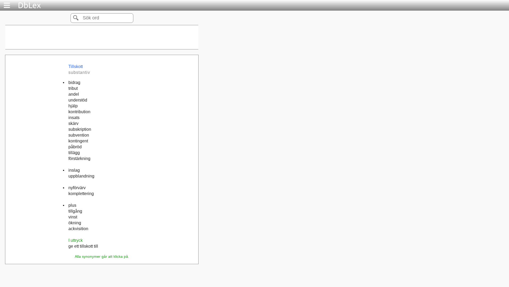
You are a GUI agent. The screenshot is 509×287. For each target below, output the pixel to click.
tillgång (75, 211)
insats (74, 117)
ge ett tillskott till (83, 246)
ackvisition (78, 228)
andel (73, 94)
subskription (79, 129)
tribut (73, 88)
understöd (77, 100)
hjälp (73, 106)
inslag (74, 170)
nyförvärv (77, 187)
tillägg (74, 152)
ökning (74, 223)
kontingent (78, 141)
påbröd (75, 147)
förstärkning (79, 158)
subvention (78, 135)
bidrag (74, 82)
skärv (73, 123)
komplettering (81, 193)
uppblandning (81, 176)
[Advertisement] (101, 37)
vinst (72, 217)
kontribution (79, 111)
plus (72, 205)
